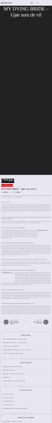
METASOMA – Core (7, 377)
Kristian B (5, 192)
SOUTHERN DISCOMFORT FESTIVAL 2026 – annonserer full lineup (17, 349)
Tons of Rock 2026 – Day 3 (8, 397)
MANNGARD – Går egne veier (37, 322)
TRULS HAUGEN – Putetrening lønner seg (14, 323)
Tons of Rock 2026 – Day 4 (8, 394)
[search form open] (37, 3)
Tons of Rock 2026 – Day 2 (8, 401)
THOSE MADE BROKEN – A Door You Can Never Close (14, 380)
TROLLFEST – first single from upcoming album (13, 353)
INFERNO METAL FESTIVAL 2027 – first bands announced (15, 342)
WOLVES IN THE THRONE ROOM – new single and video (15, 339)
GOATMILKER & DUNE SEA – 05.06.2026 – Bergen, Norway (15, 408)
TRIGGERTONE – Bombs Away (9, 370)
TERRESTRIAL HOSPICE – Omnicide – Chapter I (12, 366)
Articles (4, 185)
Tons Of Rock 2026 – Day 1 (8, 404)
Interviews (9, 185)
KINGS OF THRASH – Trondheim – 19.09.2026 (12, 421)
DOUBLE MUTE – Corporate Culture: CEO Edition (13, 373)
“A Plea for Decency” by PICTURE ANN (11, 346)
